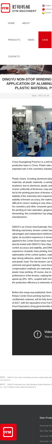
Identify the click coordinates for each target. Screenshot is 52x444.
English (48, 6)
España (48, 13)
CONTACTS (14, 56)
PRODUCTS (14, 40)
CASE (45, 40)
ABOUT (26, 23)
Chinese (48, 9)
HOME (11, 23)
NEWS (31, 40)
